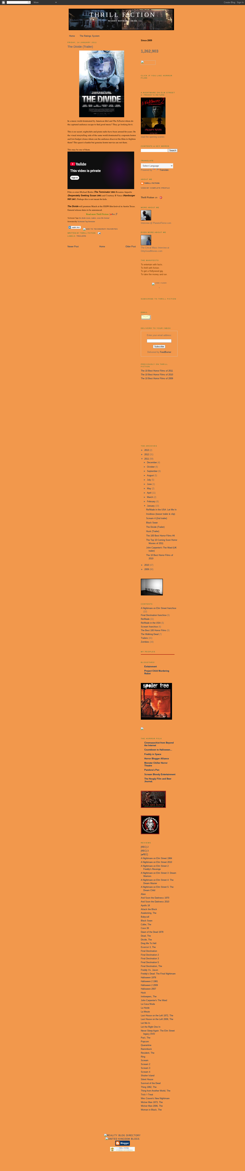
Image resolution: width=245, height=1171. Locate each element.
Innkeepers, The (148, 996)
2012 (147, 454)
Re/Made (145, 619)
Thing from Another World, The (155, 1090)
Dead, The (146, 936)
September (152, 471)
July (149, 480)
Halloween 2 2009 (149, 985)
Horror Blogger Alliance (156, 758)
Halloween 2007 (148, 989)
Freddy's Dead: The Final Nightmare (158, 973)
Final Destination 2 (150, 955)
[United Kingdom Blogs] (123, 1139)
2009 (147, 569)
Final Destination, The (151, 966)
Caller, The (146, 924)
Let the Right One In (150, 1027)
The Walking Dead (149, 634)
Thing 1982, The (148, 1087)
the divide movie (84, 218)
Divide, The (146, 939)
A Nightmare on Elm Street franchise (158, 608)
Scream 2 (145, 1064)
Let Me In (145, 1023)
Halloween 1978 (148, 977)
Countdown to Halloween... (158, 749)
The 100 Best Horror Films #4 (160, 535)
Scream (144, 1060)
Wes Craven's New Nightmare (155, 1098)
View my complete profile (155, 188)
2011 (147, 459)
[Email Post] (98, 233)
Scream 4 (145, 1072)
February (151, 501)
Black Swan (152, 522)
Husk (143, 992)
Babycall (145, 917)
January (151, 506)
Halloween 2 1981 (149, 981)
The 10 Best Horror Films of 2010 (157, 374)
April (149, 493)
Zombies (145, 642)
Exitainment (150, 666)
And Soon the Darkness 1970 (155, 898)
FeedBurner (165, 352)
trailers (93, 218)
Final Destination (149, 951)
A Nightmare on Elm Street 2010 (156, 862)
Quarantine (146, 1045)
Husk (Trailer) (152, 531)
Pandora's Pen (151, 770)
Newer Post (73, 246)
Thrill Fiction (123, 14)
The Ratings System (90, 36)
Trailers (81, 236)
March (150, 497)
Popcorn (145, 1041)
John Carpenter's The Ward (154, 1000)
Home (72, 36)
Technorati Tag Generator (86, 221)
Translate (164, 170)
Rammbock (146, 1049)
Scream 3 (145, 1068)
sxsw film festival (103, 218)
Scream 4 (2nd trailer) (156, 518)
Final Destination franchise (153, 615)
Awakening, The (148, 913)
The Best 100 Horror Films (153, 630)
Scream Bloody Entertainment (159, 774)
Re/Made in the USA (151, 623)
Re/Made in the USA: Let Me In (161, 509)
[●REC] (144, 854)
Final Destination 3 (150, 958)
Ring (143, 1056)
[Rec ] (113, 214)
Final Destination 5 (150, 962)
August (150, 475)
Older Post (131, 246)
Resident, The (147, 1053)
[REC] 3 (144, 851)
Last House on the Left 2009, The (157, 1019)
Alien (143, 894)
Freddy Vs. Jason (149, 970)
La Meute (145, 1011)
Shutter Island (147, 1075)
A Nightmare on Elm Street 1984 (156, 858)
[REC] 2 (144, 847)
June (149, 484)
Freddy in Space (152, 754)
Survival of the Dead (150, 1083)
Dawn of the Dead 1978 (152, 932)
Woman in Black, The (151, 1109)
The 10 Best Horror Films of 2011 (157, 370)
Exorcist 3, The (148, 947)
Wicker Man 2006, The (152, 1106)
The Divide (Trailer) (80, 46)
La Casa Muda (148, 1004)
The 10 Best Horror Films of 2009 (157, 378)
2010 (147, 565)
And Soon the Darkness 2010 (155, 901)
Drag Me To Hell (148, 943)
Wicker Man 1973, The (152, 1102)
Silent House (147, 1079)
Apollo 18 (145, 905)
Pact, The (145, 1037)
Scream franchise (149, 626)
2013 (147, 450)
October (151, 467)
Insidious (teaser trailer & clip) (160, 514)
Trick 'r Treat (147, 1094)
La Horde (145, 1008)
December (152, 462)
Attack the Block (149, 909)
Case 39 (145, 928)
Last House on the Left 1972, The (157, 1015)
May (149, 488)
